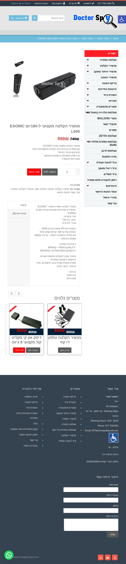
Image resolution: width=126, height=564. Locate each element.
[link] (122, 19)
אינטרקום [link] (111, 186)
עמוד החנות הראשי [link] (66, 192)
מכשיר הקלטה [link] (87, 38)
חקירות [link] (113, 101)
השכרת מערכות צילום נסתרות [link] (27, 415)
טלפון (115, 505)
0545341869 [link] (92, 461)
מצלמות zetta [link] (108, 136)
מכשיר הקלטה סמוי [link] (44, 189)
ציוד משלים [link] (110, 174)
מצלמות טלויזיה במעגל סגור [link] (101, 112)
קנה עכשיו (34, 171)
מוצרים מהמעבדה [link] (106, 106)
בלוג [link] (35, 423)
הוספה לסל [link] (31, 350)
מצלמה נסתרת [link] (108, 60)
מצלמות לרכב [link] (109, 150)
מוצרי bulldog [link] (107, 118)
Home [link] (115, 38)
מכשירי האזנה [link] (109, 77)
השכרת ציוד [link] (110, 95)
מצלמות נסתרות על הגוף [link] (64, 429)
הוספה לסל (50, 171)
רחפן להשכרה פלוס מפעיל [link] (102, 180)
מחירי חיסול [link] (110, 197)
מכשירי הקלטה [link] (103, 38)
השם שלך (113, 484)
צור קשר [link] (112, 203)
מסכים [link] (113, 130)
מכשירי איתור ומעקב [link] (105, 71)
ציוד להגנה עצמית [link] (106, 162)
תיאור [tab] (23, 205)
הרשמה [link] (14, 3)
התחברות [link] (26, 3)
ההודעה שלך (112, 516)
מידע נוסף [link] (63, 350)
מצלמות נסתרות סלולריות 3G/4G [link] (102, 143)
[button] (9, 555)
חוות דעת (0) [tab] (19, 213)
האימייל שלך (112, 495)
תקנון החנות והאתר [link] (28, 434)
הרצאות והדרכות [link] (107, 89)
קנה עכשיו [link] (17, 350)
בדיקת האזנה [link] (109, 83)
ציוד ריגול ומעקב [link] (107, 168)
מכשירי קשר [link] (110, 124)
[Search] (34, 18)
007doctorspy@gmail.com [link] (105, 430)
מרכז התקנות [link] (109, 156)
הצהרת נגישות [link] (31, 445)
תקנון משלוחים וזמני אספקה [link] (24, 429)
